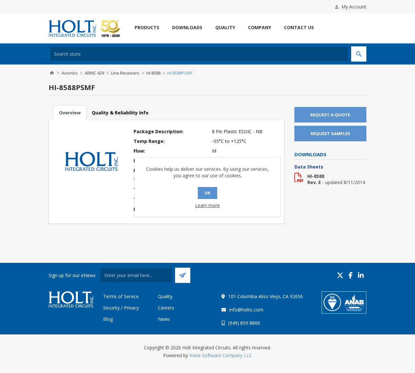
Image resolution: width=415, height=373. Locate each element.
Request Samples (330, 133)
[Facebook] (351, 275)
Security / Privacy (121, 308)
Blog (108, 319)
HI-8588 (315, 176)
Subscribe (182, 275)
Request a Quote (330, 115)
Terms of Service (121, 296)
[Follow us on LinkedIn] (361, 275)
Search (358, 54)
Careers (166, 308)
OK (207, 193)
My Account (353, 7)
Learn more (207, 205)
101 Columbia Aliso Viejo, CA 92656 (265, 296)
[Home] (52, 73)
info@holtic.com (246, 310)
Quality (165, 296)
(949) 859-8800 (244, 323)
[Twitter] (340, 275)
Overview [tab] (70, 113)
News (164, 319)
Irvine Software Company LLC (220, 355)
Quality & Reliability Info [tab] (120, 113)
